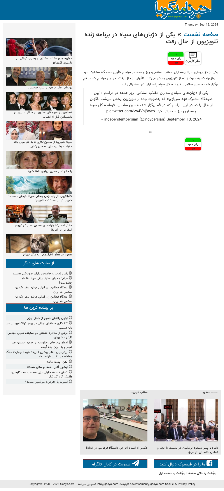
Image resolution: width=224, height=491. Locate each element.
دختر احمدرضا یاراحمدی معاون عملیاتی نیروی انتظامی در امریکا (43, 227)
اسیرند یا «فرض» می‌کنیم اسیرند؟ (46, 382)
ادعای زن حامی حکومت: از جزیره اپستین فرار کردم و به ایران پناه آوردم (41, 345)
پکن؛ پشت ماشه (57, 362)
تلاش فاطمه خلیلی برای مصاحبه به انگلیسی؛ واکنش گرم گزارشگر (41, 374)
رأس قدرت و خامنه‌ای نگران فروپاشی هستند (40, 273)
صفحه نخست (201, 35)
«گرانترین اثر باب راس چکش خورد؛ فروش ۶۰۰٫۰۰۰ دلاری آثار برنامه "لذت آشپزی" (40, 198)
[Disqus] (150, 212)
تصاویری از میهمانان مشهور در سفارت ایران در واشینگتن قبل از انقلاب (43, 114)
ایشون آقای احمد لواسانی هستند (47, 367)
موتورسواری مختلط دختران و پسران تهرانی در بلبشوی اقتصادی (44, 60)
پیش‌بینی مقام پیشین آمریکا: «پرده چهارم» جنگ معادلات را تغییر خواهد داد (39, 354)
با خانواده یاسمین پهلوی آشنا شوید (50, 171)
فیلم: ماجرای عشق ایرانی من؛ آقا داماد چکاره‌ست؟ (45, 280)
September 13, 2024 (184, 119)
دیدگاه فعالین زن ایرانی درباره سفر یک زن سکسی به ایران (43, 290)
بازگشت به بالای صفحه (202, 473)
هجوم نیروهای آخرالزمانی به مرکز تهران (47, 254)
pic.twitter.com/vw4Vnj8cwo (130, 111)
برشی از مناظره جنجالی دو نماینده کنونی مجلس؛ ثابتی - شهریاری (39, 335)
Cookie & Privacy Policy (180, 484)
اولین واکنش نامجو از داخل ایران (47, 318)
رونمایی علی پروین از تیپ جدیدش (50, 87)
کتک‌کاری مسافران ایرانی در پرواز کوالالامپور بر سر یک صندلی (39, 325)
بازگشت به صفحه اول (172, 473)
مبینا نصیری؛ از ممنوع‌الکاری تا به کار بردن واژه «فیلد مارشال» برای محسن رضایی (43, 144)
